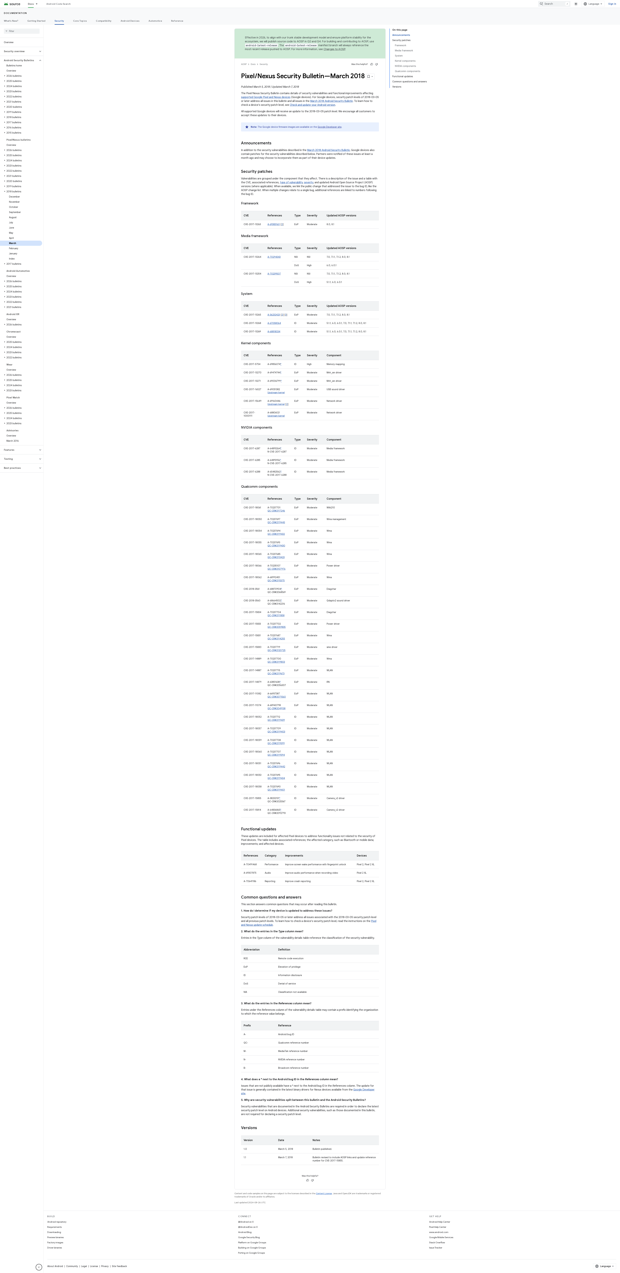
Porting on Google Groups (251, 1252)
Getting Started (36, 20)
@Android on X (246, 1221)
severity (308, 182)
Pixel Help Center (437, 1227)
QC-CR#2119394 (276, 754)
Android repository (56, 1221)
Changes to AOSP (334, 49)
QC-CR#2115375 (276, 580)
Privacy (105, 1266)
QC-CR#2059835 (277, 627)
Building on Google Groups (252, 1247)
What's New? (11, 20)
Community (72, 1266)
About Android (55, 1266)
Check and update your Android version (312, 105)
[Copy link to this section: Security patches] (275, 172)
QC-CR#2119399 (276, 743)
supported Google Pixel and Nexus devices (265, 97)
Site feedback (119, 1266)
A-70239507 (274, 273)
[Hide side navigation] (39, 1267)
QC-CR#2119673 (276, 673)
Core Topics (80, 20)
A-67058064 (274, 323)
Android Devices (130, 20)
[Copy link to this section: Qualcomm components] (281, 487)
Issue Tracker (435, 1247)
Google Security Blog (249, 1237)
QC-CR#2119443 (276, 522)
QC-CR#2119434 (276, 778)
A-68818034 (274, 331)
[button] (19, 51)
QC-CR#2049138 (276, 708)
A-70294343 (274, 256)
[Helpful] (371, 64)
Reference (177, 20)
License (94, 1266)
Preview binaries (55, 1237)
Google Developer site (329, 126)
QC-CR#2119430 (276, 545)
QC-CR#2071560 (277, 696)
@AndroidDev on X (248, 1227)
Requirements (54, 1227)
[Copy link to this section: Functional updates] (279, 829)
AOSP (244, 64)
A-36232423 (274, 314)
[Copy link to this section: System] (255, 294)
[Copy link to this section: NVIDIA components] (275, 428)
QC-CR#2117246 (276, 510)
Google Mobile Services (441, 1237)
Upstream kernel (276, 392)
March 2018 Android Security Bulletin (331, 101)
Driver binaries (54, 1247)
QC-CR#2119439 (276, 720)
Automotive (155, 20)
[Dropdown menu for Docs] (38, 4)
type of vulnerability (291, 182)
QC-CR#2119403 (276, 731)
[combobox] (554, 4)
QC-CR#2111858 (276, 615)
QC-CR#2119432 (276, 534)
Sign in (612, 3)
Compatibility (103, 20)
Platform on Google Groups (252, 1242)
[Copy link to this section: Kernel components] (274, 343)
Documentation (15, 13)
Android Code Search (58, 3)
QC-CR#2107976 (276, 568)
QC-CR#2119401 (276, 789)
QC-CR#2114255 (276, 638)
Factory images (55, 1242)
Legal (84, 1266)
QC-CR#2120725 (276, 650)
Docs (31, 3)
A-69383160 (274, 224)
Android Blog (245, 1232)
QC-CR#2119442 (276, 766)
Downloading (54, 1232)
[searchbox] (22, 31)
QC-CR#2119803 (276, 661)
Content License (324, 1193)
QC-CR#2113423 (276, 557)
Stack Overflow (437, 1242)
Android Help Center (439, 1221)
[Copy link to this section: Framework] (261, 204)
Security (59, 20)
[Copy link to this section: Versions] (260, 1128)
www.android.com (438, 1232)
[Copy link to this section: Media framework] (271, 236)
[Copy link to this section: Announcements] (274, 143)
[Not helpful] (376, 64)
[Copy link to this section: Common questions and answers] (304, 897)
